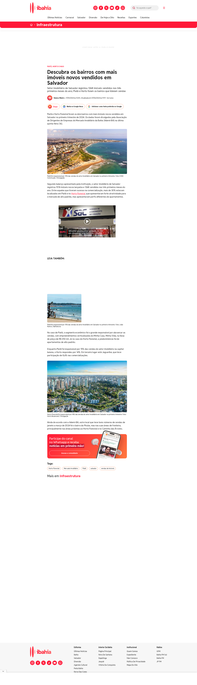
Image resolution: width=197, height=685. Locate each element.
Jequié (101, 661)
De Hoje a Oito (107, 17)
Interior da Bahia (105, 647)
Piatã (84, 468)
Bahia (76, 655)
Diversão (93, 17)
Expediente (131, 655)
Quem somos (132, 651)
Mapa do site (132, 665)
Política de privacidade (136, 661)
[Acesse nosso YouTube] (112, 8)
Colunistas (145, 17)
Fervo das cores (80, 672)
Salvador (81, 17)
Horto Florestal (78, 193)
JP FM (159, 661)
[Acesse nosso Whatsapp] (123, 8)
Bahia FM (160, 658)
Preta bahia (78, 668)
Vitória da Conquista (106, 665)
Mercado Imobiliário (71, 468)
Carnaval (70, 17)
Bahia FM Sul (162, 655)
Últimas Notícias (54, 17)
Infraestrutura (49, 25)
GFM (158, 651)
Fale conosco (132, 658)
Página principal (104, 651)
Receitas (121, 17)
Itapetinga (102, 658)
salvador (93, 468)
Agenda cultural (80, 665)
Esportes (133, 17)
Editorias (77, 647)
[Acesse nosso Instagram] (95, 8)
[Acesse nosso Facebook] (101, 8)
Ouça (55, 106)
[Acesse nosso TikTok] (117, 8)
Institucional (132, 647)
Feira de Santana (105, 655)
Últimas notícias (80, 651)
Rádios (159, 647)
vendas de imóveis (107, 468)
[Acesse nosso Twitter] (106, 8)
